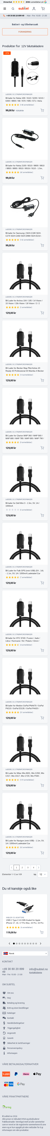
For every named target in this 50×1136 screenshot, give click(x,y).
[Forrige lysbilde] (9, 943)
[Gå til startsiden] (23, 8)
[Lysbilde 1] (13, 943)
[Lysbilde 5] (25, 943)
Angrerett (11, 1033)
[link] (12, 867)
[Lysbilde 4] (22, 943)
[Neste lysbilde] (41, 943)
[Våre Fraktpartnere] (6, 1107)
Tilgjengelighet (13, 1028)
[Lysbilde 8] (33, 943)
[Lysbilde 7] (30, 943)
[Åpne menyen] (5, 8)
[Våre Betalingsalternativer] (6, 1074)
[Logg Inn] (34, 9)
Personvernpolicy (14, 1048)
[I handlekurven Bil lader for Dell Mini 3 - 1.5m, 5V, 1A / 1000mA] (42, 515)
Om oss (10, 993)
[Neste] (38, 867)
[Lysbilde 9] (36, 943)
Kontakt (10, 1018)
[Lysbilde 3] (19, 943)
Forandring (25, 32)
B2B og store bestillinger (18, 1008)
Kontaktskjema (35, 972)
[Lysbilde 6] (27, 943)
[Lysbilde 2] (16, 943)
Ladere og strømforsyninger (19, 94)
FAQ (9, 998)
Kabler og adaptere (15, 917)
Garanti (10, 1038)
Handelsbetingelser (15, 1023)
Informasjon (12, 1053)
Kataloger (11, 1013)
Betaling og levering (16, 1003)
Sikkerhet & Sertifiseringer (18, 1043)
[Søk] (13, 9)
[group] (12, 104)
